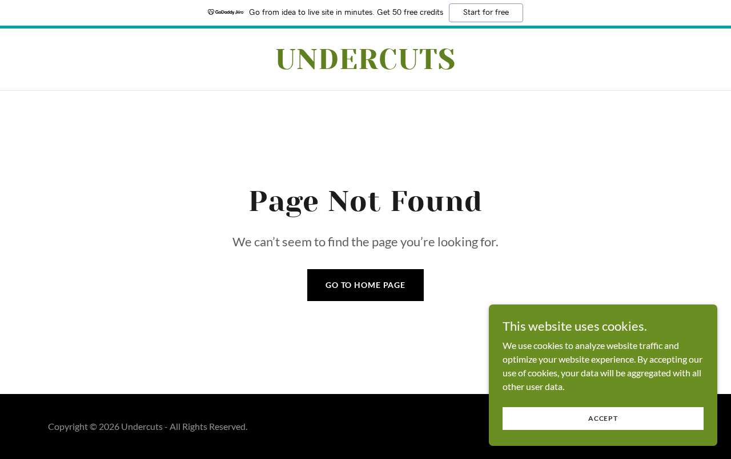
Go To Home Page (365, 285)
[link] (366, 65)
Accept (603, 418)
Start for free (486, 13)
